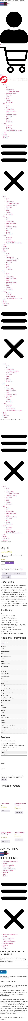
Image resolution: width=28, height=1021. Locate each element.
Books (4, 134)
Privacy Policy (7, 867)
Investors (5, 863)
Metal (7, 96)
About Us (5, 872)
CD (4, 104)
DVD (4, 132)
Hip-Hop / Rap (10, 89)
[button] (14, 167)
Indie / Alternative (14, 91)
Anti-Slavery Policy (8, 865)
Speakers (8, 127)
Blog (4, 874)
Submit (3, 972)
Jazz (7, 98)
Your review (4, 754)
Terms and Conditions (9, 868)
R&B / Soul (9, 95)
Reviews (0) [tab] (6, 577)
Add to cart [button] (5, 811)
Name (3, 763)
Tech (4, 123)
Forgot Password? (8, 870)
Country (8, 100)
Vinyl (4, 84)
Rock (7, 86)
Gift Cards (6, 136)
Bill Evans (3, 644)
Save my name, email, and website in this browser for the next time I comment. (12, 776)
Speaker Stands (10, 129)
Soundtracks (9, 102)
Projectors (9, 125)
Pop (7, 88)
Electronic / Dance (11, 93)
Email (3, 769)
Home (2, 541)
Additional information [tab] (18, 574)
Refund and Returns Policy (10, 861)
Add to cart (10, 563)
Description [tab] (6, 574)
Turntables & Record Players (14, 130)
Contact (5, 138)
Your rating (4, 750)
